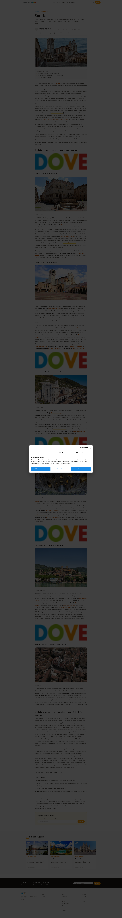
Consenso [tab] (39, 453)
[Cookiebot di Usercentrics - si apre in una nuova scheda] (81, 448)
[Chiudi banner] (90, 448)
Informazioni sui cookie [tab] (82, 452)
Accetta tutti (81, 468)
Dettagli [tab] (61, 452)
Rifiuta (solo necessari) (40, 468)
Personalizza (60, 468)
